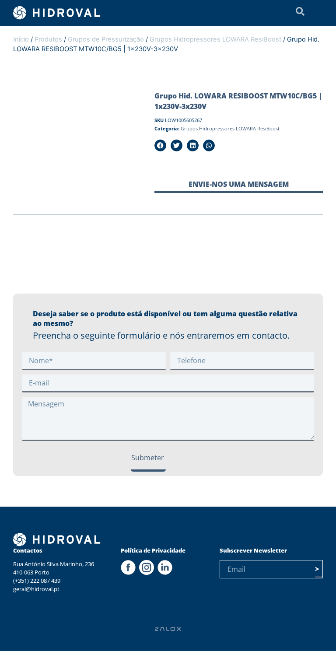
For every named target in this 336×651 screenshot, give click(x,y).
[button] (160, 145)
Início (21, 39)
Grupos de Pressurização (106, 39)
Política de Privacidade (153, 550)
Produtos (48, 39)
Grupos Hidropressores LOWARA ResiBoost (215, 39)
